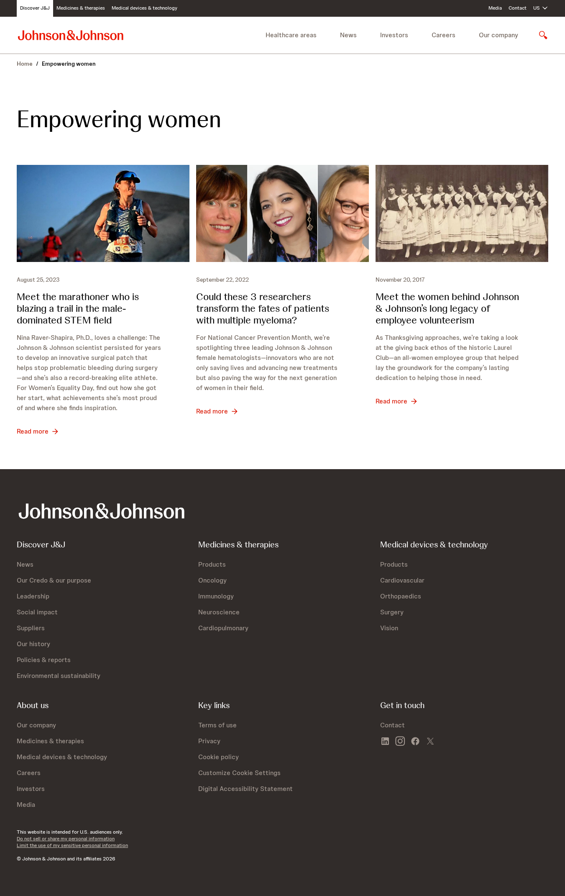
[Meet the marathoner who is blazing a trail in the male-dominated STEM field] (103, 213)
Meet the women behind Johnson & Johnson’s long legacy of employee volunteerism (447, 308)
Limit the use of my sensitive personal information (72, 845)
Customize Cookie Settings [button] (239, 772)
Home (25, 63)
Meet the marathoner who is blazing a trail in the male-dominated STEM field (78, 308)
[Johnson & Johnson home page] (71, 35)
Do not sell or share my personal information (66, 838)
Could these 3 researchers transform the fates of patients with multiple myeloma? (262, 308)
